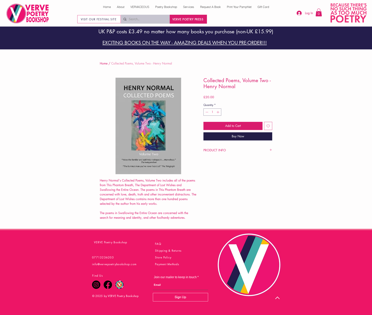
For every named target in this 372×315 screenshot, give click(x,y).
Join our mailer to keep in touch (175, 277)
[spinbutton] (212, 112)
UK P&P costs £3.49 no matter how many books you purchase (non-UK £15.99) (185, 31)
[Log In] (297, 13)
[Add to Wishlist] (268, 126)
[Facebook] (108, 285)
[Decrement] (206, 112)
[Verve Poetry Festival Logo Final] (119, 285)
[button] (318, 12)
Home (104, 63)
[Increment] (218, 112)
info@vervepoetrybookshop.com (114, 264)
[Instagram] (96, 285)
